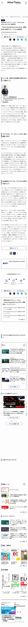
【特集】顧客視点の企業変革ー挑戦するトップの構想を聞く (18, 495)
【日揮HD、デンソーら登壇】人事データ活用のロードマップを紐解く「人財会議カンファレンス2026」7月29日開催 (18, 536)
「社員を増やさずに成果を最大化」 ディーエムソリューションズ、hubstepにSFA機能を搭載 (18, 351)
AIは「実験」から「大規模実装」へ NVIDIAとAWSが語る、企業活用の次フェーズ (18, 380)
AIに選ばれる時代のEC (14, 562)
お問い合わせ (16, 604)
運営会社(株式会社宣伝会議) (19, 606)
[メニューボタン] (2, 3)
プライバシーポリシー (5, 606)
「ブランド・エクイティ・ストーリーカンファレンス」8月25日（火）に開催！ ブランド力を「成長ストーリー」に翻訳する (18, 522)
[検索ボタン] (26, 3)
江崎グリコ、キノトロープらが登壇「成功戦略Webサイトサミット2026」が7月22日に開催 (18, 529)
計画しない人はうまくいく (15, 587)
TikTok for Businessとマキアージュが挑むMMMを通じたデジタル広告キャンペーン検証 (18, 370)
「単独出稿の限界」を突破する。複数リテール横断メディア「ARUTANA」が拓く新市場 (18, 501)
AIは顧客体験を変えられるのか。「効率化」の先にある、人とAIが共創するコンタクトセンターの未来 (18, 361)
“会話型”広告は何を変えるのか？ (5, 562)
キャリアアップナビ (14, 489)
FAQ (15, 602)
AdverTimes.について (5, 602)
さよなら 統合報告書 (6, 587)
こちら (3, 70)
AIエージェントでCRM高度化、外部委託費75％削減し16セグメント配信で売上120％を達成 (13, 413)
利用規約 (3, 604)
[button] (10, 39)
